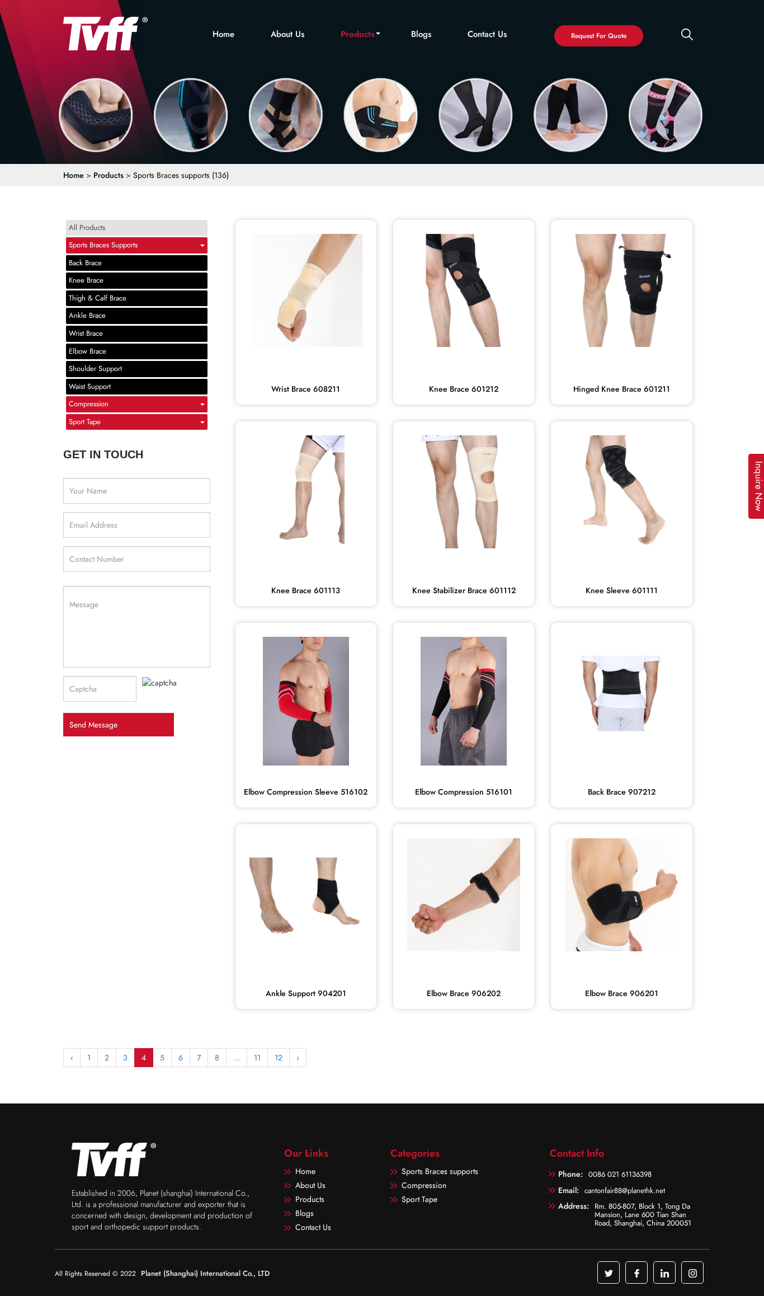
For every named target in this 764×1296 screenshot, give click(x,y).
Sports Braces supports (103, 245)
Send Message (93, 724)
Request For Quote (598, 36)
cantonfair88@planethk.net (624, 1190)
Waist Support (90, 386)
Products (358, 34)
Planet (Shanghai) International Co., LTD (205, 1273)
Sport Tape (85, 421)
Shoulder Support (95, 368)
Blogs (421, 34)
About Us (287, 34)
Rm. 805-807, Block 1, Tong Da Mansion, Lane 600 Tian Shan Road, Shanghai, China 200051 (643, 1214)
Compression (89, 403)
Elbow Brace (87, 351)
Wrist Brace (86, 333)
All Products (87, 227)
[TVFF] (109, 33)
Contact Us (487, 34)
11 (257, 1057)
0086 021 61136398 (620, 1174)
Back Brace (85, 262)
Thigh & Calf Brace (97, 298)
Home (223, 34)
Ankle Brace (87, 315)
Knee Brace (86, 280)
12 (278, 1057)
